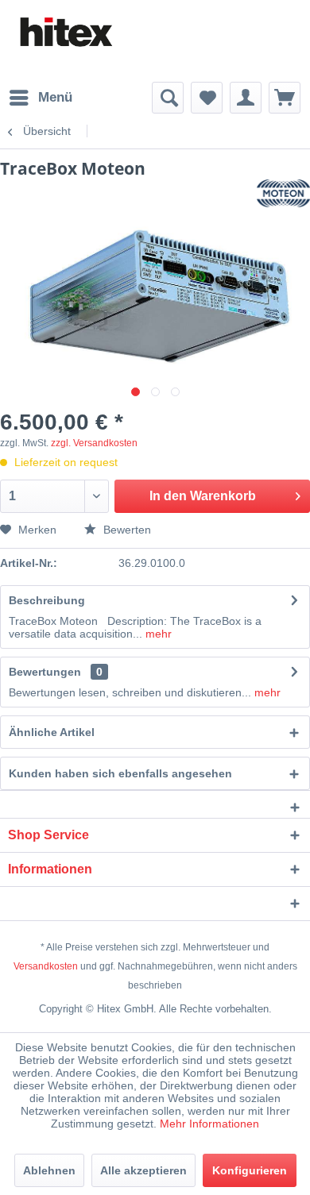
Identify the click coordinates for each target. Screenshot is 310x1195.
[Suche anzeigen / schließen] (168, 98)
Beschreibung (47, 600)
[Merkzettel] (207, 98)
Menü (55, 97)
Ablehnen (49, 1170)
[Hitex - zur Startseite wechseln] (65, 32)
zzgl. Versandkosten (94, 443)
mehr (157, 633)
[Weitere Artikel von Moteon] (283, 193)
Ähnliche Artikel (52, 732)
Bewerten (125, 529)
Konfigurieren (249, 1170)
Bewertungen (45, 671)
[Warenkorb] (284, 98)
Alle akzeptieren (143, 1170)
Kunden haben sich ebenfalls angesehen (120, 773)
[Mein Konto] (246, 98)
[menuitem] (40, 98)
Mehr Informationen (209, 1123)
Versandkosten (46, 966)
